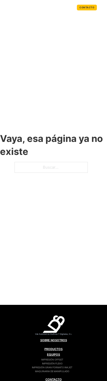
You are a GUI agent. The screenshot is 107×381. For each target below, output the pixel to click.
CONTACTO (86, 7)
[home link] (53, 325)
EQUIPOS (53, 354)
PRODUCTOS (53, 349)
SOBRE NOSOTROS (53, 340)
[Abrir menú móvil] (103, 7)
